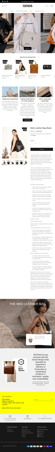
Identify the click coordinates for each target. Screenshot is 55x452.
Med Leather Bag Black (41, 128)
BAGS (12, 11)
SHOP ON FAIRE (10, 431)
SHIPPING (24, 436)
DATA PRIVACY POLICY (26, 431)
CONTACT (24, 434)
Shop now (27, 48)
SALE (31, 11)
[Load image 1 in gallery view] (15, 143)
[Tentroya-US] (27, 6)
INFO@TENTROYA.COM (43, 429)
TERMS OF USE (25, 429)
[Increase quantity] (39, 143)
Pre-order (42, 149)
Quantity (32, 140)
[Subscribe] (51, 399)
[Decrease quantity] (32, 143)
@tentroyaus (41, 431)
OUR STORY (9, 429)
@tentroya (41, 434)
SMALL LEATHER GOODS (21, 11)
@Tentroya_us (41, 436)
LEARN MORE (27, 120)
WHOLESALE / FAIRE (39, 11)
